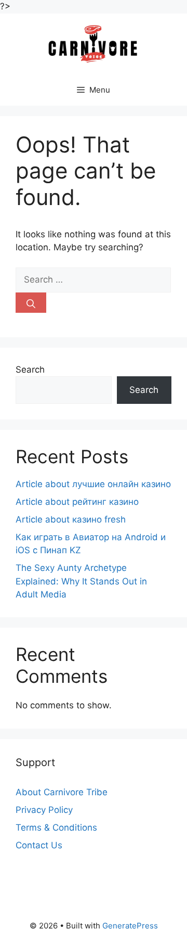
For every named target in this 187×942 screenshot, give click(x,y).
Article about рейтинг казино (77, 502)
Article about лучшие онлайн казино (93, 484)
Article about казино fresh (71, 519)
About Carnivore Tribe (62, 792)
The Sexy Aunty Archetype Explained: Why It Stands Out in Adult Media (81, 581)
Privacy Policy (44, 810)
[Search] (31, 302)
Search (30, 369)
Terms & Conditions (56, 827)
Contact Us (39, 845)
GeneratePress (130, 926)
